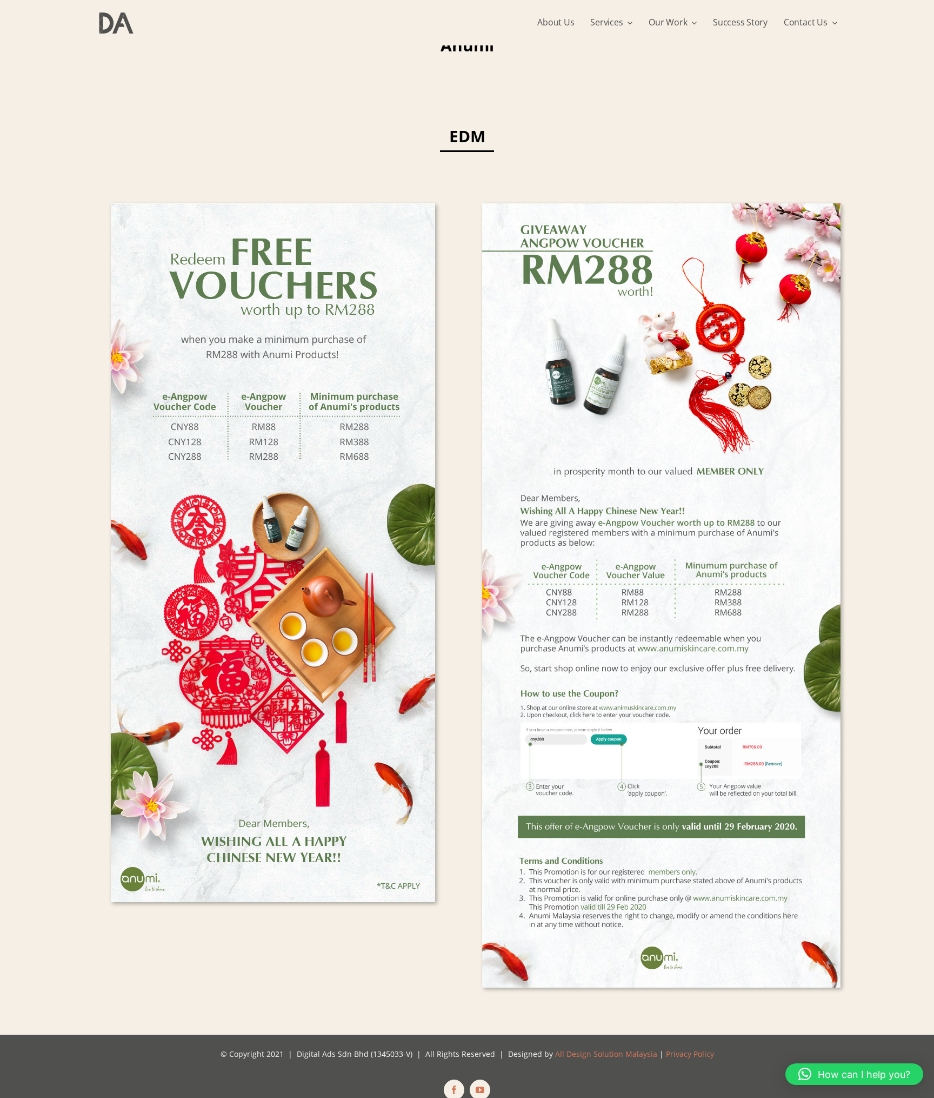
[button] (854, 1074)
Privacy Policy (690, 1054)
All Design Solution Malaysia (606, 1054)
